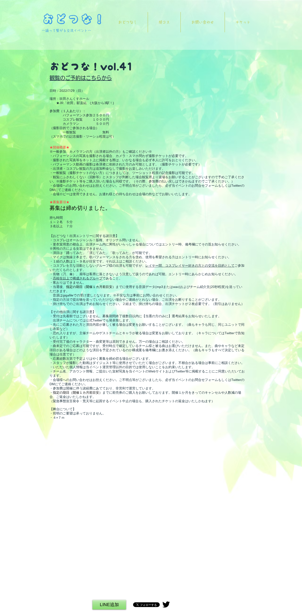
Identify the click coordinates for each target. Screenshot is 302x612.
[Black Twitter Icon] (166, 604)
